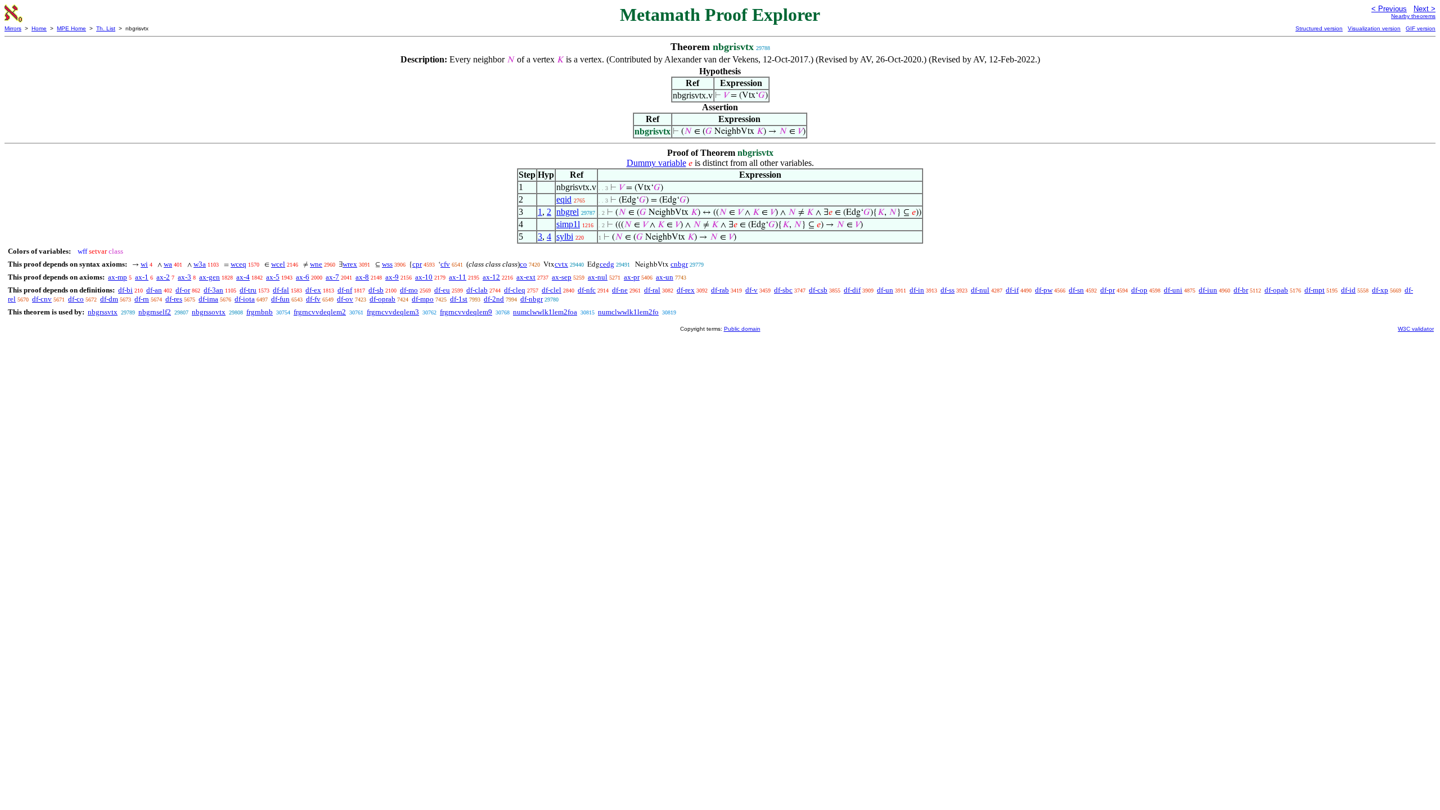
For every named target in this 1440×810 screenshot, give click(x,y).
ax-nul (598, 277)
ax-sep (562, 277)
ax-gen (209, 277)
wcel (278, 264)
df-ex (313, 290)
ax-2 (163, 277)
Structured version (1319, 28)
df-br (1241, 290)
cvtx (561, 264)
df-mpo (423, 299)
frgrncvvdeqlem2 (320, 312)
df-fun (280, 299)
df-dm (109, 299)
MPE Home (71, 28)
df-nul (980, 290)
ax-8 (362, 277)
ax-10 (424, 277)
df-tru (248, 290)
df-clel (551, 290)
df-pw (1043, 290)
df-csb (818, 290)
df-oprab (382, 299)
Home (39, 28)
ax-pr (632, 277)
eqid (564, 199)
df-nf (345, 290)
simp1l (568, 224)
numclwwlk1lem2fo (628, 312)
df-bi (125, 290)
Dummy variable (656, 163)
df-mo (409, 290)
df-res (173, 299)
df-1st (458, 299)
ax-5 (273, 277)
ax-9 (392, 277)
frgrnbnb (259, 312)
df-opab (1276, 290)
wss (387, 264)
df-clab (477, 290)
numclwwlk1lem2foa (545, 312)
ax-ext (526, 277)
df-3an (213, 290)
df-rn (141, 299)
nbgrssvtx (103, 312)
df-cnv (42, 299)
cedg (607, 264)
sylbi (564, 236)
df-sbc (783, 290)
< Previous (1389, 8)
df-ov (345, 299)
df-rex (686, 290)
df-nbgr (531, 299)
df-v (751, 290)
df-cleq (514, 290)
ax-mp (117, 277)
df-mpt (1314, 290)
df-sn (1076, 290)
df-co (76, 299)
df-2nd (494, 299)
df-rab (720, 290)
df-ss (947, 290)
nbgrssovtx (209, 312)
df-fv (313, 299)
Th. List (105, 28)
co (523, 264)
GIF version (1421, 28)
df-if (1012, 290)
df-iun (1208, 290)
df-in (917, 290)
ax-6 (302, 277)
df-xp (1380, 290)
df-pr (1107, 290)
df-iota (245, 299)
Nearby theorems (1413, 16)
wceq (238, 264)
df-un (885, 290)
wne (316, 264)
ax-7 (332, 277)
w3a (200, 264)
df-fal (281, 290)
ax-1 (141, 277)
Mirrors (12, 28)
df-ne (620, 290)
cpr (417, 264)
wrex (350, 264)
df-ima (208, 299)
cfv (445, 264)
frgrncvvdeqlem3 (393, 312)
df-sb (376, 290)
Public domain (742, 329)
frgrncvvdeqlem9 (466, 312)
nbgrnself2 (154, 312)
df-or (183, 290)
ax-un (664, 277)
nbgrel (567, 212)
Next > (1425, 8)
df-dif (852, 290)
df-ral (652, 290)
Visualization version (1374, 28)
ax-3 (184, 277)
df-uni (1173, 290)
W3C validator (1416, 329)
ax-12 (491, 277)
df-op (1139, 290)
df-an (154, 290)
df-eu (442, 290)
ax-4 (243, 277)
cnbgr (679, 264)
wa (168, 264)
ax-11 (457, 277)
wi (144, 264)
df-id (1348, 290)
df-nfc (587, 290)
